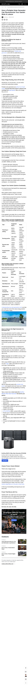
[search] (19, 4)
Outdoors (4, 539)
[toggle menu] (25, 4)
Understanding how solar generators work (12, 307)
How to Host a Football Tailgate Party (8, 554)
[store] (22, 4)
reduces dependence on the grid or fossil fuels (13, 484)
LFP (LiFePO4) (6, 411)
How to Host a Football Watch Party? (8, 548)
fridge (7, 363)
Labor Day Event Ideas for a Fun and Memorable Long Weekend (9, 542)
